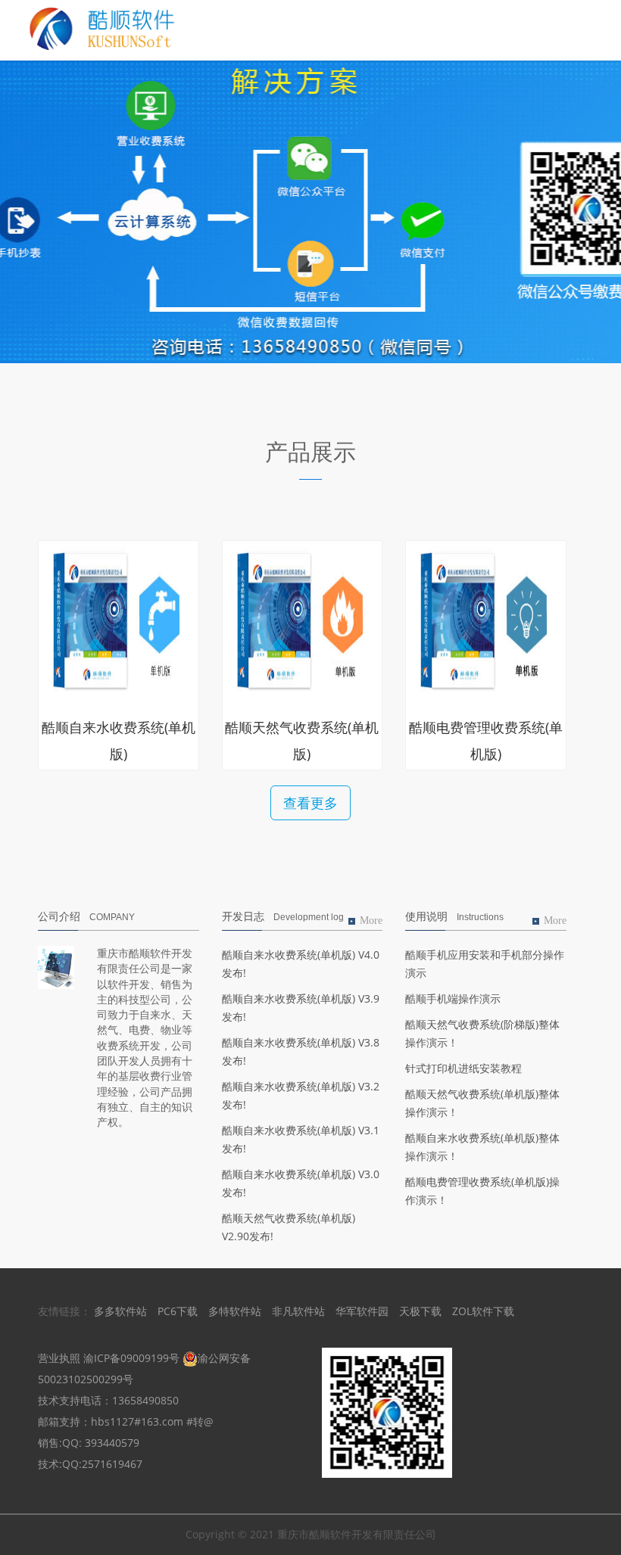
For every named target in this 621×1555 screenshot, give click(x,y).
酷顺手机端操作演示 (453, 998)
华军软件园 (362, 1311)
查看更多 (310, 803)
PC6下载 (178, 1311)
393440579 (112, 1442)
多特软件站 (234, 1311)
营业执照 (59, 1358)
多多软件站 (120, 1311)
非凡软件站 (298, 1311)
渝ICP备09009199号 (131, 1358)
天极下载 (420, 1311)
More (371, 920)
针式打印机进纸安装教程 (463, 1068)
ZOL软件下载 (483, 1311)
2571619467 (112, 1464)
